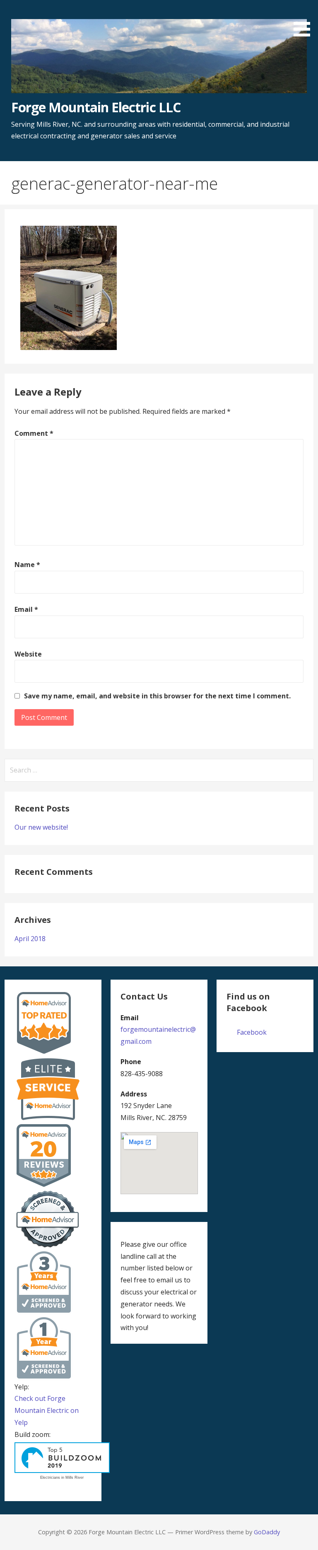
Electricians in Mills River (62, 1477)
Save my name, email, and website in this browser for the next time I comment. (157, 696)
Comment (33, 433)
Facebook (252, 1032)
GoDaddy (267, 1532)
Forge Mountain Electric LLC (96, 107)
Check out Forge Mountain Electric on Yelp (46, 1410)
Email (26, 609)
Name (27, 564)
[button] (305, 19)
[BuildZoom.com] (62, 1458)
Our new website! (41, 827)
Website (28, 654)
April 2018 (30, 938)
